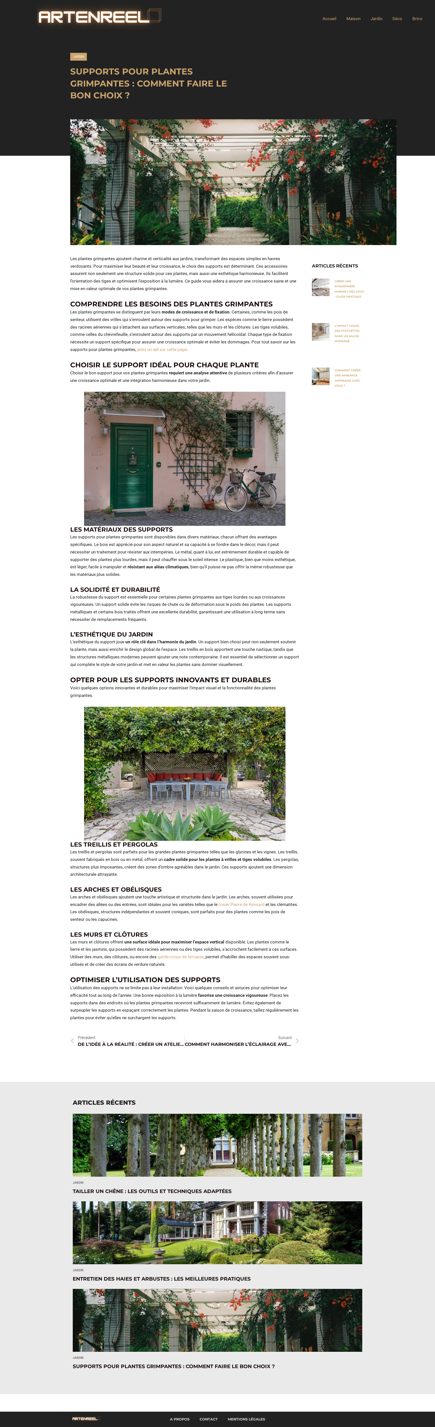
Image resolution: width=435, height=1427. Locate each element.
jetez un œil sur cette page (162, 349)
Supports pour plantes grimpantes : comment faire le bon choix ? (174, 1366)
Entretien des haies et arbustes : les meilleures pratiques (162, 1279)
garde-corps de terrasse (181, 956)
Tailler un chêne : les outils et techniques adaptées (152, 1191)
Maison (353, 18)
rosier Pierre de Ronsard (242, 904)
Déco (397, 18)
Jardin (376, 18)
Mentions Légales (246, 1419)
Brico (417, 18)
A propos (180, 1419)
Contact (209, 1419)
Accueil (329, 18)
